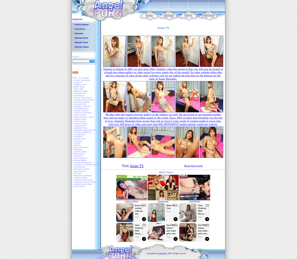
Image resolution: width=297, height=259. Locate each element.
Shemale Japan (81, 91)
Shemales (79, 33)
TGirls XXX (78, 89)
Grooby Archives (81, 111)
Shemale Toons (81, 42)
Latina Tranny (80, 115)
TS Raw (77, 143)
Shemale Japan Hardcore (85, 130)
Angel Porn (162, 253)
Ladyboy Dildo (80, 152)
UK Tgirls (78, 173)
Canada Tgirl (79, 134)
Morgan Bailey (80, 160)
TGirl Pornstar (80, 121)
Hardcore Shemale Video (85, 182)
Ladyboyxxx (79, 95)
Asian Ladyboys (82, 24)
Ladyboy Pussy (81, 128)
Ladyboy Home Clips (83, 184)
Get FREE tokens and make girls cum (171, 229)
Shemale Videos (82, 47)
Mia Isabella (79, 154)
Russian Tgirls (80, 119)
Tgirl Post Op (79, 171)
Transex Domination (83, 113)
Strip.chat (138, 217)
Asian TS (78, 82)
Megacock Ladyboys (83, 175)
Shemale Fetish (81, 38)
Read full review (193, 165)
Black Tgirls (79, 87)
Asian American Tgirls (84, 117)
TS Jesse (78, 141)
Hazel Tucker (79, 186)
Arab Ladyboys (80, 158)
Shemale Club (80, 104)
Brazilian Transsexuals (84, 100)
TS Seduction (80, 167)
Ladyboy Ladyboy (82, 102)
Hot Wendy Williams (82, 132)
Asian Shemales (81, 147)
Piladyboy (78, 150)
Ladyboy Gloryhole (82, 106)
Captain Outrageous (83, 162)
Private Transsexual (83, 98)
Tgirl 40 (77, 145)
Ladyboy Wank (80, 178)
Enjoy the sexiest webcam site (139, 209)
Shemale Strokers (82, 169)
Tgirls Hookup (194, 201)
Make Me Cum (170, 206)
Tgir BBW (78, 137)
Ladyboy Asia (80, 85)
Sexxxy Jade (79, 139)
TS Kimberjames (81, 108)
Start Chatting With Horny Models (139, 229)
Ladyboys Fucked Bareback (86, 165)
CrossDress (80, 29)
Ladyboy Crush (80, 124)
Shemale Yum (80, 93)
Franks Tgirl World (82, 80)
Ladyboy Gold (80, 126)
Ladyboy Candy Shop (83, 180)
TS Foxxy (78, 156)
